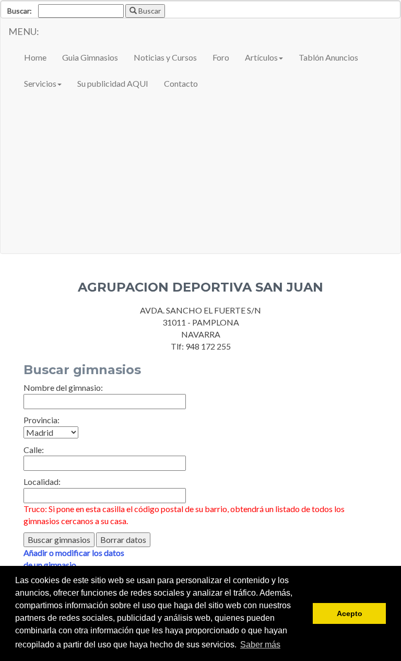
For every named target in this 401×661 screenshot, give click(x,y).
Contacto (181, 83)
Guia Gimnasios (90, 57)
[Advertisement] (200, 175)
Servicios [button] (40, 83)
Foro (221, 57)
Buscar (149, 10)
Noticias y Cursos (165, 57)
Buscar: (19, 10)
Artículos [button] (261, 57)
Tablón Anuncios (328, 57)
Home (35, 57)
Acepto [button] (349, 613)
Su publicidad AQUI (112, 83)
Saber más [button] (260, 644)
